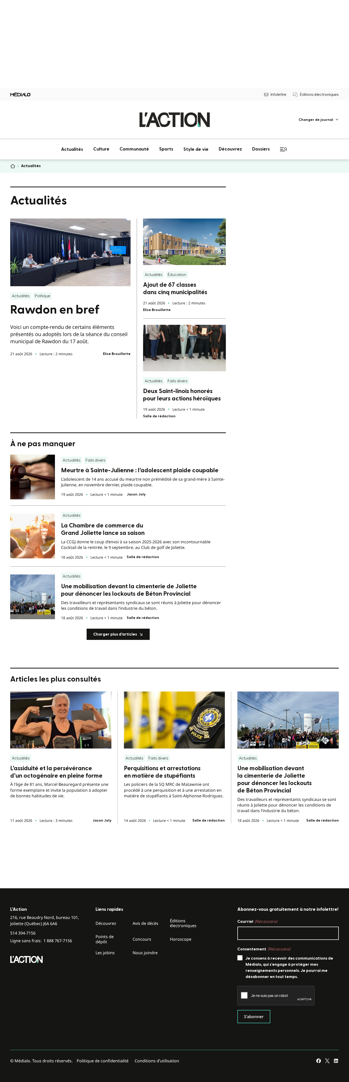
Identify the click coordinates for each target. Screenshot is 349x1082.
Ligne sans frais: (41, 940)
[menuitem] (319, 120)
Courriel (257, 921)
